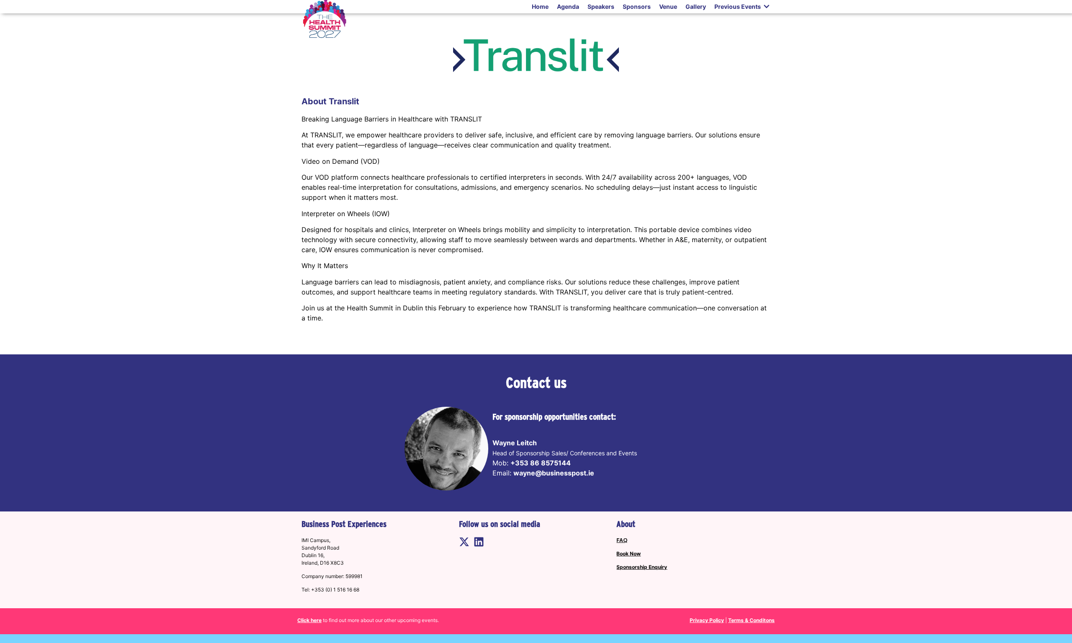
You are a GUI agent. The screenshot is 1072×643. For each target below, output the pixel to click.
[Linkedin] (479, 542)
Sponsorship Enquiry (641, 567)
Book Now (628, 553)
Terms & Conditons (751, 620)
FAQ (621, 540)
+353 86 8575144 (540, 463)
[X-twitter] (464, 542)
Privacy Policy (707, 620)
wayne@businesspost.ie (553, 473)
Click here (309, 620)
